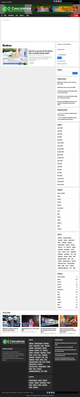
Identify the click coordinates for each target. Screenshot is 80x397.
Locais (5, 63)
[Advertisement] (40, 30)
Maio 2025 (59, 169)
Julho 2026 (59, 131)
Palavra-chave (60, 49)
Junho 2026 (59, 134)
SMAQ (63, 265)
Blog (17, 15)
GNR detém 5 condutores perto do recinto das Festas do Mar (10, 329)
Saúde (58, 226)
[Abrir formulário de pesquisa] (69, 15)
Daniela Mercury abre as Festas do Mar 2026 (66, 87)
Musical (65, 256)
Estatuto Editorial (13, 392)
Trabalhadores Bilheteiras (63, 268)
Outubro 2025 (60, 154)
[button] (2, 15)
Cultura (58, 196)
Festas (59, 252)
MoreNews (44, 395)
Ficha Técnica (26, 392)
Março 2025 (59, 175)
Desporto (59, 199)
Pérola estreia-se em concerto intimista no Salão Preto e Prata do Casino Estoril (67, 97)
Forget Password (61, 60)
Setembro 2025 (60, 157)
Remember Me (62, 54)
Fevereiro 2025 (60, 178)
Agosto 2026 (60, 128)
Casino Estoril (71, 240)
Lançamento (66, 254)
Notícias (22, 15)
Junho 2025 (59, 166)
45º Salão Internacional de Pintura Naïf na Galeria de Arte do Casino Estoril (67, 91)
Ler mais (32, 63)
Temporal (72, 265)
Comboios (70, 242)
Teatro (67, 265)
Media (58, 214)
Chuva (59, 242)
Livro (72, 254)
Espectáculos (67, 249)
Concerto (73, 245)
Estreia (72, 249)
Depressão (68, 247)
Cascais (65, 240)
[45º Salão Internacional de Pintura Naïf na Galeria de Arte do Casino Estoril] (49, 321)
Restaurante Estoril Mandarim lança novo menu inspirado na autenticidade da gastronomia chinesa (66, 103)
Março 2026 (59, 140)
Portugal (60, 261)
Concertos (60, 247)
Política (12, 63)
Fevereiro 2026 (60, 143)
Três (71, 268)
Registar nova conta (62, 63)
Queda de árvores (66, 261)
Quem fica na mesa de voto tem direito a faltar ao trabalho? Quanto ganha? (15, 56)
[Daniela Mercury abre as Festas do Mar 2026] (30, 321)
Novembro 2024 (60, 184)
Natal (74, 256)
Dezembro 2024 (60, 181)
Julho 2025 (59, 163)
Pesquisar (59, 69)
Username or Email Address (64, 44)
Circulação (64, 242)
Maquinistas (60, 256)
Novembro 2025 (60, 151)
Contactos (20, 392)
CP (64, 247)
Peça (72, 258)
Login (27, 15)
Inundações (60, 254)
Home (5, 15)
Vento (74, 268)
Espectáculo (60, 249)
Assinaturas (11, 15)
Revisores (74, 261)
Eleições (74, 247)
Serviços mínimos (71, 263)
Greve (68, 252)
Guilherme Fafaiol (33, 55)
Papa (69, 258)
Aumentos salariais (67, 238)
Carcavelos (60, 240)
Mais (75, 254)
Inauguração (73, 252)
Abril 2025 (59, 172)
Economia (59, 202)
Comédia (67, 245)
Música (70, 256)
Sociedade (22, 63)
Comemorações (61, 245)
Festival (63, 252)
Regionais (17, 63)
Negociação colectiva (62, 258)
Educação (59, 205)
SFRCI (59, 265)
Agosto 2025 (60, 160)
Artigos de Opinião (61, 193)
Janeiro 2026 (60, 146)
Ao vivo (76, 15)
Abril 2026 (59, 137)
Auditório (60, 238)
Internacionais (60, 208)
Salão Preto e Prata (62, 263)
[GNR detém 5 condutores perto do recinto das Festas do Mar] (11, 321)
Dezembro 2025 (60, 149)
